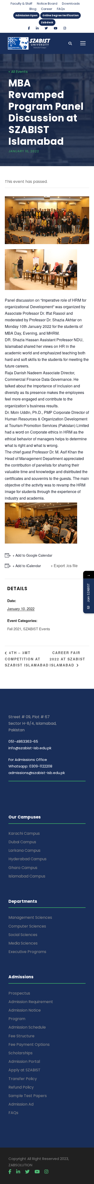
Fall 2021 (14, 628)
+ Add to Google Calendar (32, 555)
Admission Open (26, 15)
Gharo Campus (22, 867)
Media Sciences (23, 943)
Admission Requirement (30, 1002)
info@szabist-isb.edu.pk (29, 747)
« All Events (18, 71)
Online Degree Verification (60, 15)
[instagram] (64, 28)
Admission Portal (24, 1061)
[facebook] (29, 28)
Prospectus (19, 993)
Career (46, 9)
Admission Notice (24, 1010)
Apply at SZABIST (24, 1070)
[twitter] (46, 28)
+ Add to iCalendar (27, 565)
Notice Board (47, 3)
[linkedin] (37, 28)
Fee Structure (21, 1036)
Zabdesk (47, 22)
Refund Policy (21, 1087)
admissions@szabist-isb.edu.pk (36, 772)
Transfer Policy (22, 1079)
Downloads (71, 3)
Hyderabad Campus (27, 859)
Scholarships (20, 1053)
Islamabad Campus (26, 876)
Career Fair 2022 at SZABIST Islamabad (67, 658)
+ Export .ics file (64, 565)
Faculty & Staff (21, 3)
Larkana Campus (24, 850)
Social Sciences (22, 934)
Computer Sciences (27, 926)
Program (16, 1019)
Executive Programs (27, 951)
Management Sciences (30, 917)
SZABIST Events (36, 628)
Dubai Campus (22, 842)
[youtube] (55, 28)
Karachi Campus (24, 833)
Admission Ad (21, 1104)
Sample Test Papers (27, 1096)
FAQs (61, 9)
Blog (32, 9)
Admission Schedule (27, 1027)
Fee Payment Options (29, 1044)
